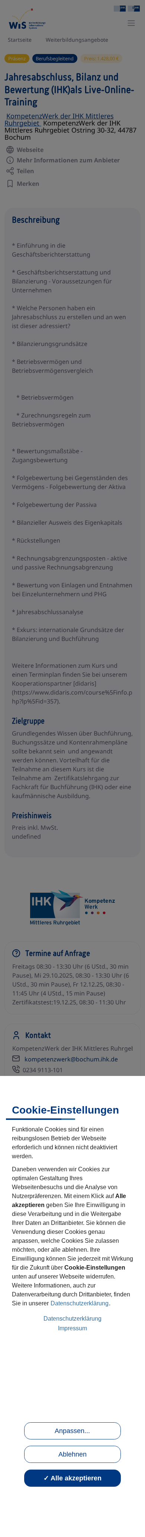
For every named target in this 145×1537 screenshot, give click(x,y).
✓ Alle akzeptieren (73, 1478)
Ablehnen (72, 1454)
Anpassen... (72, 1431)
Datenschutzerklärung (80, 1303)
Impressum (72, 1328)
